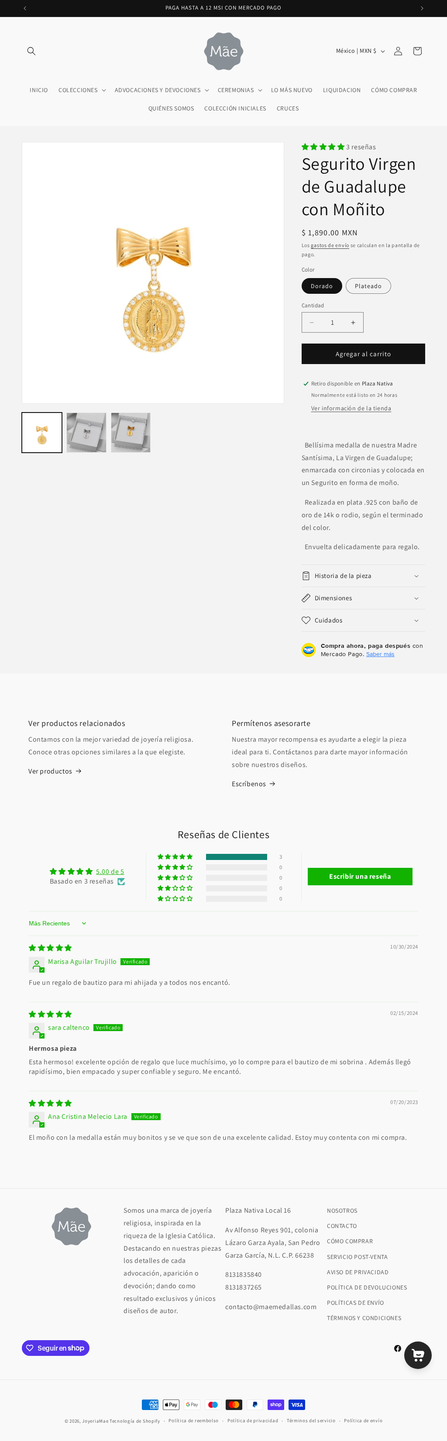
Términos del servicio (311, 1420)
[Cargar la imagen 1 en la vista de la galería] (42, 433)
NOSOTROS (342, 1210)
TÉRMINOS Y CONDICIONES (364, 1318)
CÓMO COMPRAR (350, 1241)
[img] (50, 948)
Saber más (380, 654)
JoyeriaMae (95, 1421)
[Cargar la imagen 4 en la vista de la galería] (131, 433)
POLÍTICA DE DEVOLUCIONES (367, 1287)
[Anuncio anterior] (24, 8)
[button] (31, 51)
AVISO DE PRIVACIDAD (358, 1272)
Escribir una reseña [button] (360, 876)
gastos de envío (330, 245)
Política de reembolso (193, 1420)
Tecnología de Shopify (135, 1421)
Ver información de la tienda (351, 408)
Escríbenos (249, 783)
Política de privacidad (252, 1420)
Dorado (322, 286)
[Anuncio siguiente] (422, 8)
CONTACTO (342, 1226)
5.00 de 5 (110, 871)
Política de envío (363, 1420)
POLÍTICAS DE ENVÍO (355, 1303)
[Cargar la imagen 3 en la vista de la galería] (86, 433)
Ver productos (50, 771)
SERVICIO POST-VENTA (357, 1257)
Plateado (368, 286)
